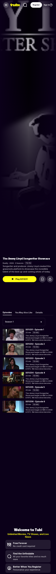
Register (36, 5)
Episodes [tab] (7, 312)
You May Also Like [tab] (23, 312)
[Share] (50, 279)
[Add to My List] (42, 279)
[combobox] (24, 322)
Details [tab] (39, 312)
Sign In (46, 5)
